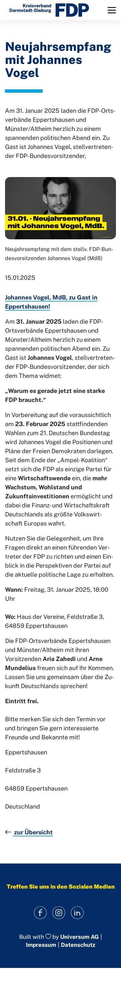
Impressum (41, 945)
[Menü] (112, 10)
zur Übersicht (33, 832)
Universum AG (79, 936)
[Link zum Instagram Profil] (59, 912)
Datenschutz (78, 945)
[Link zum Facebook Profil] (40, 912)
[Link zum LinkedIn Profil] (77, 912)
